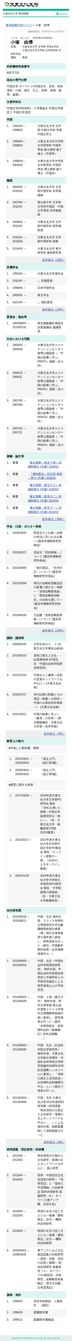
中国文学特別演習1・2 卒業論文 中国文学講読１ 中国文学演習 (35, 110)
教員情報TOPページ (19, 25)
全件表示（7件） (54, 733)
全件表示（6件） (54, 1142)
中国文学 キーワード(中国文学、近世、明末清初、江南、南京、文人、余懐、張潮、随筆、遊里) (35, 90)
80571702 (13, 72)
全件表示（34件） (53, 630)
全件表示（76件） (53, 519)
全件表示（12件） (53, 260)
